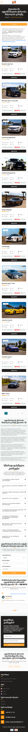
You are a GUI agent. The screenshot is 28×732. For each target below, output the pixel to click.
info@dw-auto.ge (10, 717)
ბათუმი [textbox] (13, 557)
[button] (10, 610)
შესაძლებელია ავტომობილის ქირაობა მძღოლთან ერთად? (12, 524)
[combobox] (14, 557)
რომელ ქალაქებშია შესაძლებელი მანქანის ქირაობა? (13, 492)
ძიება (14, 573)
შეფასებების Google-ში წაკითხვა (19, 593)
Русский (5, 694)
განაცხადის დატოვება (14, 644)
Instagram (3, 704)
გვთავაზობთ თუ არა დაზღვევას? (10, 498)
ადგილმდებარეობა (6, 555)
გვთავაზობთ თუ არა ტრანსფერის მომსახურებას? (10, 537)
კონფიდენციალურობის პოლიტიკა (8, 678)
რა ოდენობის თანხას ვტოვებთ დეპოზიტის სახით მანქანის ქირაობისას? (12, 510)
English (4, 691)
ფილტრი (15, 24)
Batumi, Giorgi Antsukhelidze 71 (14, 722)
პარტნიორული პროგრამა (7, 681)
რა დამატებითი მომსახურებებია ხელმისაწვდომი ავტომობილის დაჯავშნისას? (10, 517)
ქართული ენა (6, 688)
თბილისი (17, 666)
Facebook (3, 701)
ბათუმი (10, 666)
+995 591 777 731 (10, 712)
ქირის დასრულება (6, 566)
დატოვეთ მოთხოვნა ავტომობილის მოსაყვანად (14, 41)
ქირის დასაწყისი (6, 560)
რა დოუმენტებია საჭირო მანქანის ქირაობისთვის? (10, 480)
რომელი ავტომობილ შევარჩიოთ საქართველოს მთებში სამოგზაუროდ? (11, 530)
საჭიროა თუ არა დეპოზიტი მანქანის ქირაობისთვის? (11, 504)
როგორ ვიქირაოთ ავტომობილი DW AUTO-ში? (13, 486)
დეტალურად (14, 77)
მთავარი (7, 17)
